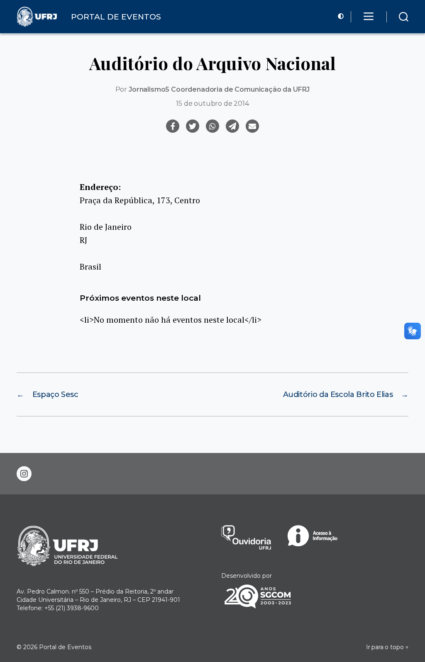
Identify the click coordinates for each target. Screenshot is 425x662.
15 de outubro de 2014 (212, 103)
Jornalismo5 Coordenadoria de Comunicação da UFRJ (219, 89)
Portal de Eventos (65, 647)
